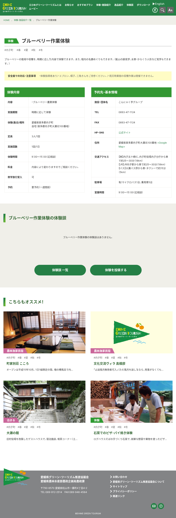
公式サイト (125, 132)
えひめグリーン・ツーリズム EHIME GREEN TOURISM (14, 7)
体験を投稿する (116, 270)
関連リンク (119, 496)
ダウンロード (143, 4)
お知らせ (69, 4)
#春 (19, 49)
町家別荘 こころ (18, 363)
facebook (155, 10)
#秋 (33, 49)
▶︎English (32, 11)
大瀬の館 (13, 433)
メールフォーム (154, 506)
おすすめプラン (85, 4)
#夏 (26, 49)
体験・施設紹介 (103, 4)
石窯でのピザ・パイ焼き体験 (113, 433)
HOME (6, 20)
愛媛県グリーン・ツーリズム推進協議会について (138, 481)
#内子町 (8, 49)
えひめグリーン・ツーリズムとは (45, 4)
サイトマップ (120, 486)
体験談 (130, 4)
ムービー (33, 8)
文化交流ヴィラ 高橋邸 (109, 363)
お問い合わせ (120, 477)
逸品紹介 (118, 4)
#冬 (41, 49)
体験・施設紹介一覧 (22, 20)
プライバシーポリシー (125, 491)
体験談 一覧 (60, 270)
